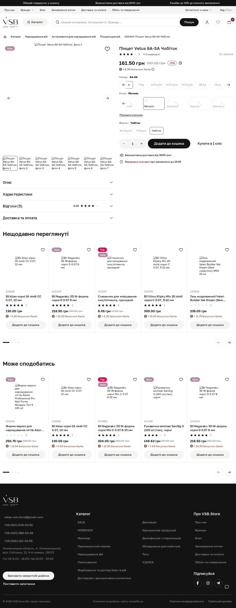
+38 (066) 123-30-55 (18, 541)
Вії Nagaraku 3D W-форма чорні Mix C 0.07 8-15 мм (116, 427)
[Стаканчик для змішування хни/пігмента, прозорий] (117, 266)
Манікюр (84, 538)
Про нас (9, 9)
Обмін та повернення (125, 9)
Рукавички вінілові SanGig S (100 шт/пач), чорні (164, 427)
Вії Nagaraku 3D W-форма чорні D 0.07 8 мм (70, 298)
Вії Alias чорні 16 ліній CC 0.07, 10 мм (23, 298)
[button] (58, 182)
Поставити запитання (19, 583)
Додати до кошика (169, 143)
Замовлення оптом (63, 9)
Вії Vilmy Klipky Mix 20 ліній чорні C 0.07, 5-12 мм (163, 298)
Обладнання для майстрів (161, 546)
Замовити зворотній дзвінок (28, 575)
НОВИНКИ (85, 530)
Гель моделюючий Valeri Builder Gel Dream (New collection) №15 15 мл (207, 298)
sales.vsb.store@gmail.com (23, 517)
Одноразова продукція (159, 530)
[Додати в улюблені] (107, 49)
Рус (229, 9)
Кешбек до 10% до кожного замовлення (195, 2)
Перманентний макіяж (94, 546)
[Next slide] (107, 98)
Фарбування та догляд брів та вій (102, 570)
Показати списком (131, 114)
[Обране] (218, 22)
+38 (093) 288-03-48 (18, 533)
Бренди (25, 9)
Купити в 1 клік (210, 143)
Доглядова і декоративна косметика (104, 578)
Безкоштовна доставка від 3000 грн (118, 2)
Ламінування (87, 562)
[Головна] (5, 36)
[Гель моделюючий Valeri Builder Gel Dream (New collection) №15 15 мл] (210, 266)
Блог (43, 9)
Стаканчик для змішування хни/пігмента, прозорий (117, 298)
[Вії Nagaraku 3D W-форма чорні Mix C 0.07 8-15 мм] (117, 396)
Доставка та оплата (93, 9)
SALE (81, 522)
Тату (145, 554)
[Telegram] (218, 583)
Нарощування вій (90, 554)
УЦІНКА (148, 562)
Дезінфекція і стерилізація (161, 538)
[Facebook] (198, 583)
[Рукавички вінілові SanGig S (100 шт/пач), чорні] (164, 396)
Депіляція (149, 522)
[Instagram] (208, 583)
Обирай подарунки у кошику (41, 2)
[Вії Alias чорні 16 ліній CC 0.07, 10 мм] (25, 266)
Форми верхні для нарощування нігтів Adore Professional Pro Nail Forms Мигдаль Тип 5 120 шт (25, 428)
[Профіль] (207, 22)
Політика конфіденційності (187, 601)
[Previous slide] (9, 98)
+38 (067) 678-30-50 (18, 525)
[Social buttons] (227, 587)
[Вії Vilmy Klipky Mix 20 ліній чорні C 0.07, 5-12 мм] (164, 266)
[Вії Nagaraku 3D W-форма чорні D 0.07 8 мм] (71, 266)
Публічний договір (220, 601)
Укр (222, 9)
